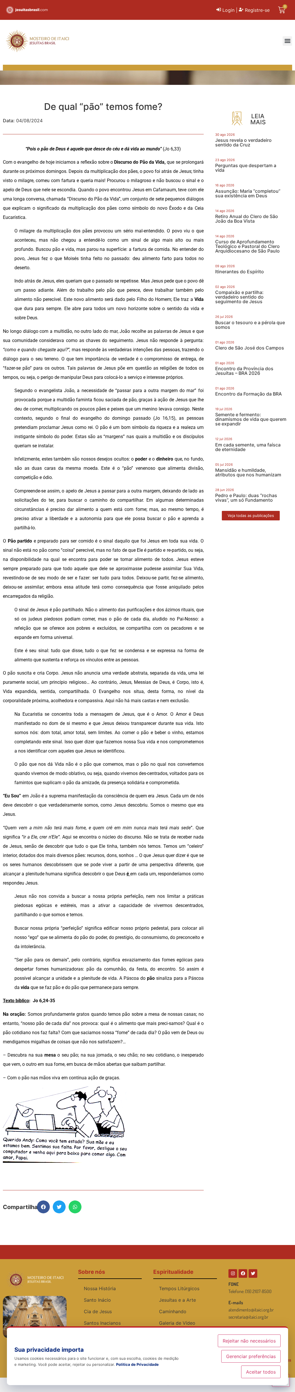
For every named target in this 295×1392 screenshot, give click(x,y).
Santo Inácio (97, 1300)
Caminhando (172, 1311)
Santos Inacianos (102, 1323)
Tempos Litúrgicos (179, 1288)
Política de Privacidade (137, 1364)
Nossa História (100, 1288)
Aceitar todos (261, 1372)
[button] (287, 41)
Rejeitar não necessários (249, 1341)
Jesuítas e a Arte (177, 1300)
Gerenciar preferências (251, 1356)
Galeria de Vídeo (177, 1323)
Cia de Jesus (98, 1311)
